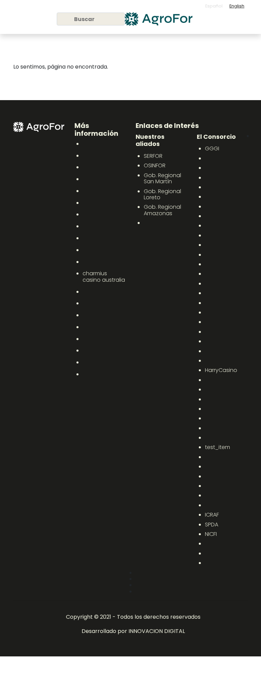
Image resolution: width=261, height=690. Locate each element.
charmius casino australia (104, 276)
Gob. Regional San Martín (162, 178)
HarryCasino (221, 370)
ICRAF (212, 515)
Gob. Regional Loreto (162, 194)
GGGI (212, 148)
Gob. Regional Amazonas (162, 210)
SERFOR (153, 156)
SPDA (211, 524)
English (236, 6)
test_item (217, 447)
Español (214, 6)
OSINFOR (155, 165)
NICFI (211, 534)
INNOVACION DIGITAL (156, 631)
